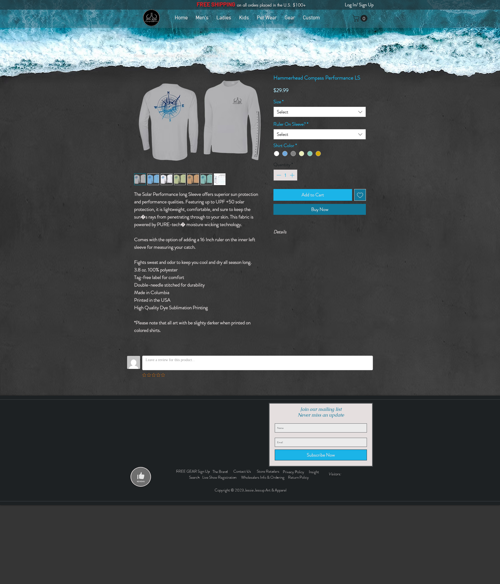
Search (195, 477)
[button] (360, 18)
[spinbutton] (285, 175)
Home (139, 55)
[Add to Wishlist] (360, 195)
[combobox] (319, 112)
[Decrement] (278, 175)
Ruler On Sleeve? (290, 124)
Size (278, 102)
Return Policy (299, 477)
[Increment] (293, 175)
